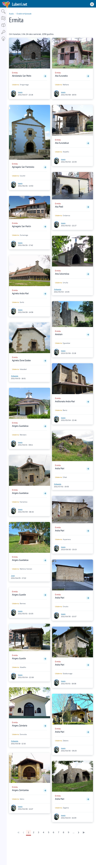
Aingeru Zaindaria (19, 725)
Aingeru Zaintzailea (20, 790)
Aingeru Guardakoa (20, 426)
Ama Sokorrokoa (62, 273)
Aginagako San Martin (21, 226)
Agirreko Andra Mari (20, 293)
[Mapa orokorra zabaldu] (3, 20)
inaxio (20, 92)
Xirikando (14, 376)
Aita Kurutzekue (62, 142)
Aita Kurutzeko (61, 75)
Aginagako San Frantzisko (23, 166)
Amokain (58, 334)
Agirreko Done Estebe (21, 360)
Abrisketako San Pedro (21, 75)
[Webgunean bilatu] (3, 13)
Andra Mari (59, 468)
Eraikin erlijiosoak (24, 14)
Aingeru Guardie (19, 594)
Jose (13, 576)
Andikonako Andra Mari (65, 401)
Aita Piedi (59, 206)
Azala (11, 14)
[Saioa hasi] (3, 34)
